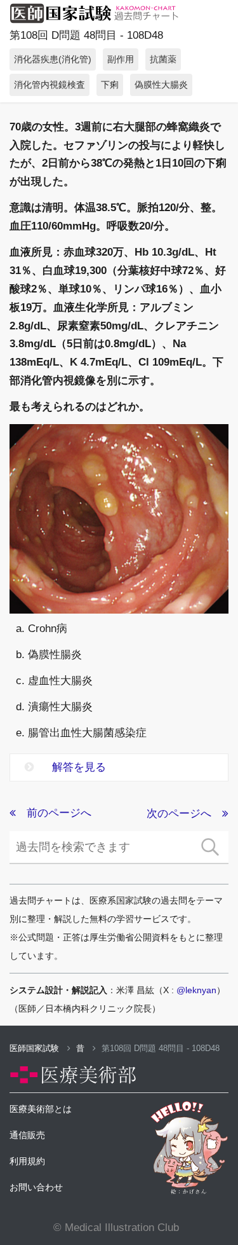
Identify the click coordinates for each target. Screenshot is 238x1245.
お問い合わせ (36, 1187)
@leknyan (196, 990)
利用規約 (27, 1161)
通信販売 (27, 1135)
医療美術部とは (41, 1109)
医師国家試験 (36, 1048)
